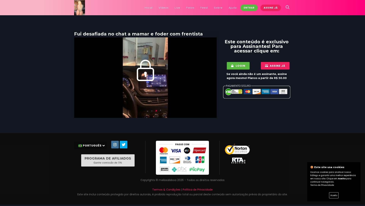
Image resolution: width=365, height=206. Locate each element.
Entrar (249, 7)
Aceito (333, 195)
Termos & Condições (166, 190)
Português (92, 145)
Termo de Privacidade (322, 185)
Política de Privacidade (198, 190)
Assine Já (271, 7)
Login (240, 66)
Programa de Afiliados (108, 160)
